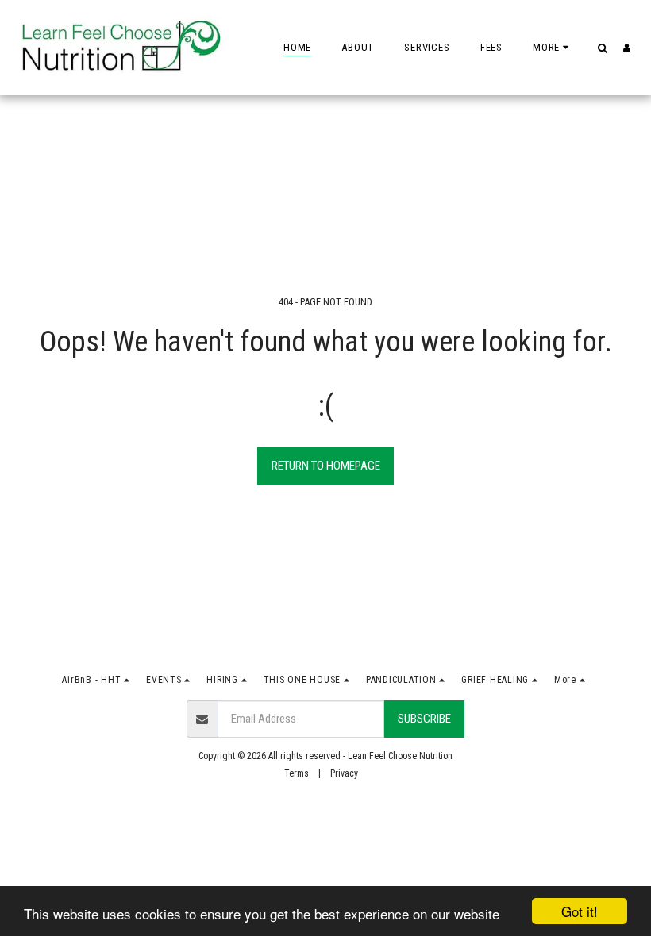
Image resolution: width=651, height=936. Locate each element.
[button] (602, 47)
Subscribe (424, 719)
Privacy (344, 773)
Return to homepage (326, 465)
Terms (296, 773)
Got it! (579, 911)
